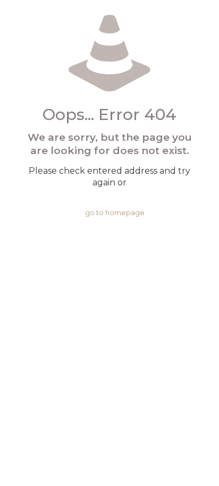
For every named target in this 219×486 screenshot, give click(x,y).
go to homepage (115, 212)
